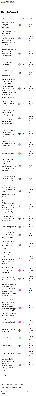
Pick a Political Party (9, 153)
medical (4, 66)
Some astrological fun (9, 338)
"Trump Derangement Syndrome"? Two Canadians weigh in (9, 179)
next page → (4, 375)
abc (3, 148)
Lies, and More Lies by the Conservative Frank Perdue (8, 143)
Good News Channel (8, 353)
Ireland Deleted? (7, 345)
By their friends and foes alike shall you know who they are (8, 235)
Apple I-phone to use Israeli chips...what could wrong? (9, 218)
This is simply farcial (9, 227)
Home (2, 384)
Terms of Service (6, 387)
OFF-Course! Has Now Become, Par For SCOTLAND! (9, 73)
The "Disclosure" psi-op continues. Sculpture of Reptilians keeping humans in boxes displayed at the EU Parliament (9, 38)
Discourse (11, 391)
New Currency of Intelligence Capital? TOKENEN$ (9, 322)
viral (3, 172)
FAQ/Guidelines (18, 384)
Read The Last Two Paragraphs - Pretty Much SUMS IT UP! (8, 270)
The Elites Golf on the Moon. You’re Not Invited (9, 104)
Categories (9, 384)
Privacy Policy (16, 387)
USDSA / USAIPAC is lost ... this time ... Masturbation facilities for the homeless (9, 53)
